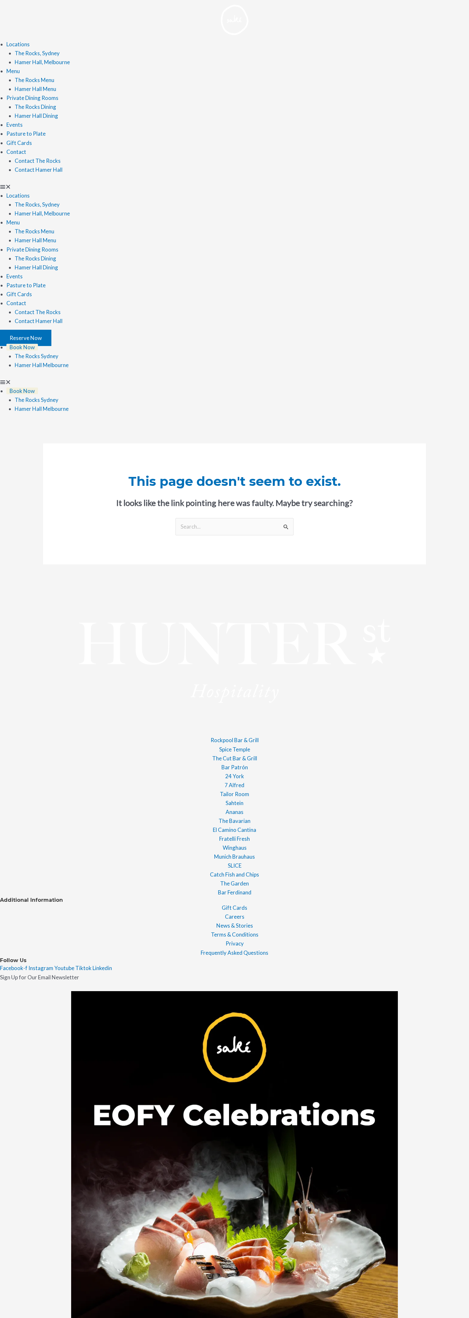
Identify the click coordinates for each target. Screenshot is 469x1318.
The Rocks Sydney (36, 356)
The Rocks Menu (34, 80)
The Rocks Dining (35, 106)
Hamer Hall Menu (35, 89)
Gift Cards (19, 142)
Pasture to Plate (26, 133)
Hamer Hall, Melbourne (42, 62)
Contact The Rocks (38, 160)
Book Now (22, 347)
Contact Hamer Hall (39, 169)
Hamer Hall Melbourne (42, 365)
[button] (234, 186)
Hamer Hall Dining (36, 115)
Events (14, 124)
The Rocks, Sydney (37, 53)
